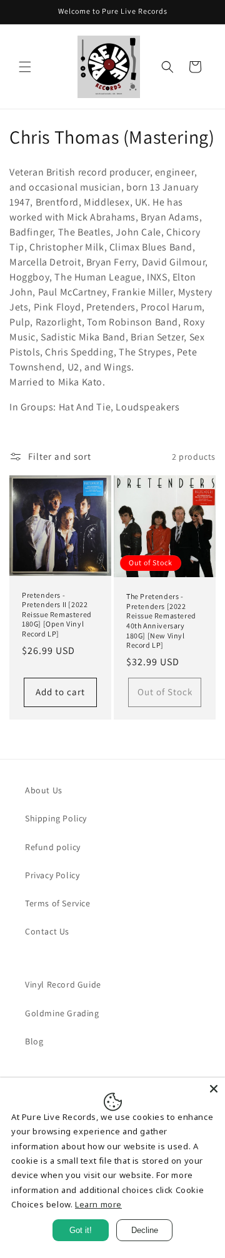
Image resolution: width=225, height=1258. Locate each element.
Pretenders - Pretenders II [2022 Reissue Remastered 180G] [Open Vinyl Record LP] (57, 614)
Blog (34, 1041)
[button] (25, 67)
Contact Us (47, 931)
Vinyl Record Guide (63, 984)
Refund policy (53, 847)
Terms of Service (58, 903)
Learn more (98, 1204)
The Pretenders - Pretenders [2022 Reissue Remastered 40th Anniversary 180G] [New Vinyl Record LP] (161, 621)
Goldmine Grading (62, 1013)
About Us (43, 790)
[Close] (214, 1088)
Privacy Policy (52, 875)
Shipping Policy (56, 818)
